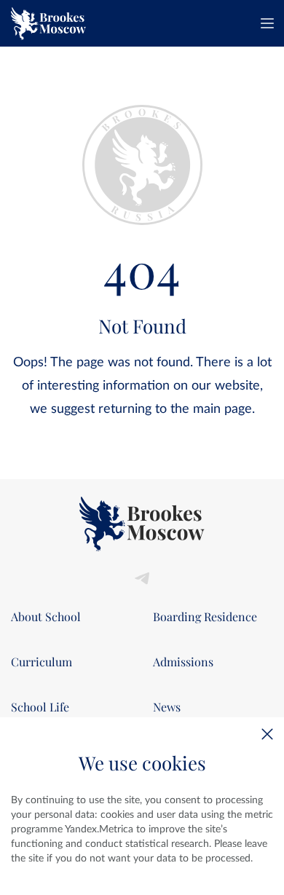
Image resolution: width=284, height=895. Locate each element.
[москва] (48, 23)
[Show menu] (267, 23)
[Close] (267, 734)
